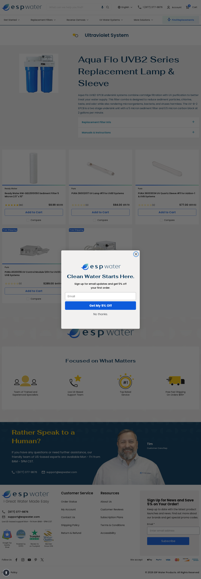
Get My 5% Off (100, 305)
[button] (6, 572)
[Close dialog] (136, 254)
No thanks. (100, 314)
